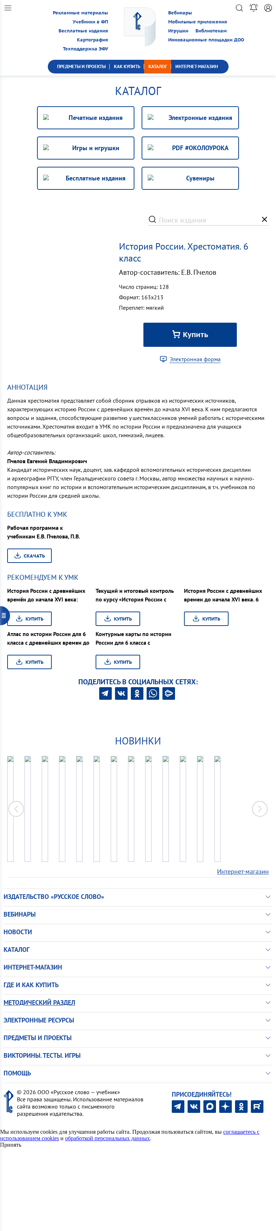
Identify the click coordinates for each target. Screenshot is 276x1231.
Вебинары (180, 13)
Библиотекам (211, 31)
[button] (260, 809)
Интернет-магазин (243, 871)
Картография (92, 40)
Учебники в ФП (90, 22)
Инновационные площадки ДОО (206, 40)
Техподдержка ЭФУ (85, 49)
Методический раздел (39, 1002)
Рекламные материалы (80, 13)
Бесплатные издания (83, 31)
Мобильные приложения (197, 22)
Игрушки (178, 31)
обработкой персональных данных (107, 1138)
